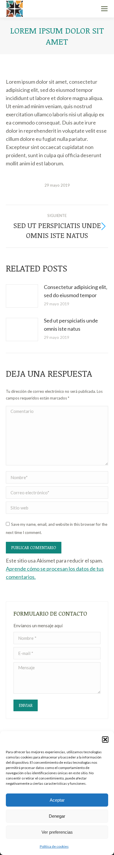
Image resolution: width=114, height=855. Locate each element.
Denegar (57, 816)
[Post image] (22, 296)
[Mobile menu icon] (104, 9)
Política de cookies (54, 846)
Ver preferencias (57, 832)
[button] (105, 739)
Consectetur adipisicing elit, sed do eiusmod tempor (75, 291)
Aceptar (57, 800)
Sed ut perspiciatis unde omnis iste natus (71, 324)
